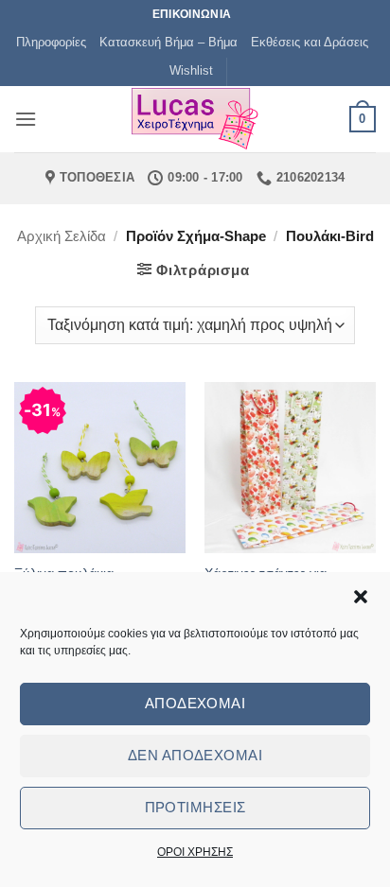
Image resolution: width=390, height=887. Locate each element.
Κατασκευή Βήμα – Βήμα (168, 42)
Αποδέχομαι (195, 703)
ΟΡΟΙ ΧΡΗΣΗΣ (195, 852)
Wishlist (191, 70)
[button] (360, 596)
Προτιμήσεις (195, 807)
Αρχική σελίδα (61, 236)
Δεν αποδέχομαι (195, 755)
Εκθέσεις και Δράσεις (309, 42)
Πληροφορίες (51, 42)
